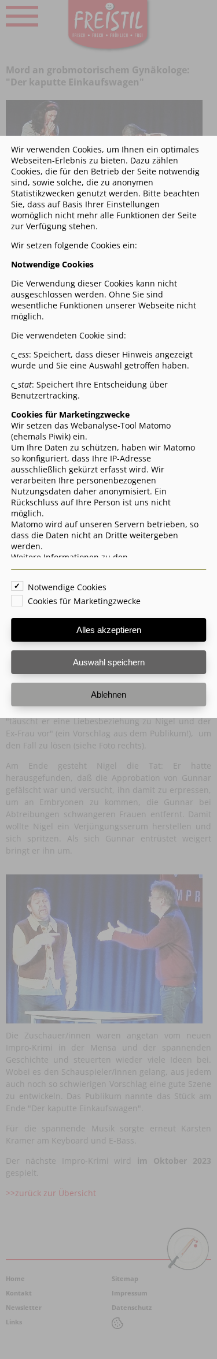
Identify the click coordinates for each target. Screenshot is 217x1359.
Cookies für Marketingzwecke (84, 600)
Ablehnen (108, 694)
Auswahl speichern (109, 662)
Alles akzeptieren (108, 630)
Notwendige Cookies (67, 587)
